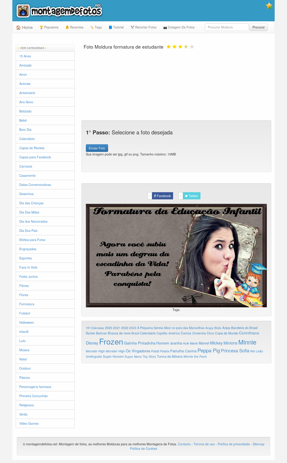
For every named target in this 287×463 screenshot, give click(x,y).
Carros (186, 332)
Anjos (226, 327)
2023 (132, 327)
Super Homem (113, 356)
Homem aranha (169, 343)
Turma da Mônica (170, 356)
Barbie (90, 333)
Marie (194, 343)
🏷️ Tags (96, 27)
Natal (23, 359)
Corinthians (249, 333)
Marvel (204, 342)
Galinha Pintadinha (139, 343)
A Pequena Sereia (150, 327)
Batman (101, 333)
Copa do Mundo (226, 333)
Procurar (258, 27)
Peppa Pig (209, 350)
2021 (116, 327)
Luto (22, 340)
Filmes (24, 285)
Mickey (216, 343)
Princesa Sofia (235, 350)
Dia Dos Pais (28, 230)
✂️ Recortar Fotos (143, 27)
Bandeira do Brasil (244, 327)
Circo (210, 333)
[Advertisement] (176, 84)
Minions (230, 343)
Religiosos (26, 405)
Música (24, 350)
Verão (23, 414)
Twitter (189, 196)
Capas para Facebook (35, 157)
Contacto (184, 444)
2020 (108, 327)
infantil (23, 331)
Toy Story (149, 356)
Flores (23, 295)
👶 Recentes (74, 27)
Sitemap (258, 444)
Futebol (24, 313)
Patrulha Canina (183, 350)
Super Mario (133, 356)
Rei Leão (256, 351)
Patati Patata (160, 351)
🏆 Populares (49, 27)
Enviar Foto (97, 148)
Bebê (23, 120)
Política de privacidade (234, 444)
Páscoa (24, 377)
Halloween (26, 322)
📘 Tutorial (116, 27)
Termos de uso (204, 444)
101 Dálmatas (95, 328)
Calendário (27, 138)
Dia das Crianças (31, 203)
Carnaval (25, 166)
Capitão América (168, 333)
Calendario (148, 333)
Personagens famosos (35, 386)
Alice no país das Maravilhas (184, 327)
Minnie (247, 341)
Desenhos (26, 194)
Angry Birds (213, 328)
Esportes (25, 258)
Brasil (135, 333)
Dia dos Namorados (33, 221)
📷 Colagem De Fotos (179, 27)
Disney (92, 343)
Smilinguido (94, 356)
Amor (23, 74)
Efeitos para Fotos (32, 239)
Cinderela (199, 333)
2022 (124, 327)
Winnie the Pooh (195, 356)
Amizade (25, 65)
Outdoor (25, 368)
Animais (24, 83)
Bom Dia (25, 129)
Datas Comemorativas (35, 184)
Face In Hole (28, 267)
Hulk (186, 343)
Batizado (25, 111)
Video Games (29, 423)
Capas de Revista (31, 148)
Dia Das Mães (29, 212)
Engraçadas (27, 249)
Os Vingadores (138, 350)
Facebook (160, 196)
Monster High (95, 351)
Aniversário (27, 92)
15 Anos (25, 56)
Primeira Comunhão (33, 396)
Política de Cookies (143, 448)
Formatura (26, 304)
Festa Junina (28, 276)
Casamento (27, 175)
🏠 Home (24, 27)
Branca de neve (119, 333)
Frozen (111, 341)
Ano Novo (26, 102)
